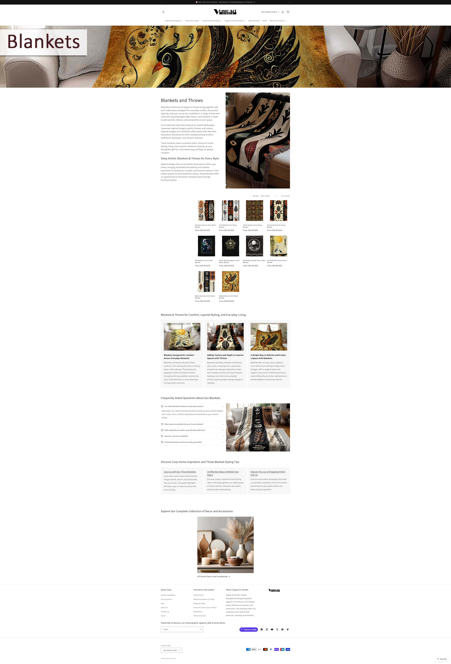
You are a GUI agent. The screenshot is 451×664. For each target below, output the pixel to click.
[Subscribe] (200, 629)
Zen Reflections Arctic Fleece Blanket (277, 261)
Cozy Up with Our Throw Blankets (180, 471)
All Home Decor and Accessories (212, 576)
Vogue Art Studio (171, 658)
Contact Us (165, 612)
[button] (163, 12)
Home (163, 616)
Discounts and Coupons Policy (205, 607)
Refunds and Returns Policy (203, 599)
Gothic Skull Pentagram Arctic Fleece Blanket (229, 261)
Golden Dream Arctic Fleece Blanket (228, 297)
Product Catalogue (168, 595)
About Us (164, 607)
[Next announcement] (289, 2)
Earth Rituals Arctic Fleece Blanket (228, 226)
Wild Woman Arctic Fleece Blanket (204, 261)
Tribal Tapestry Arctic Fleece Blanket (252, 226)
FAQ (162, 603)
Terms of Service (199, 616)
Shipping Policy (199, 603)
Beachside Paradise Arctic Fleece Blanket (254, 261)
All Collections (166, 599)
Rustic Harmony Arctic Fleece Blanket (205, 297)
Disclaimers (197, 612)
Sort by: (256, 196)
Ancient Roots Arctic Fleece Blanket (276, 226)
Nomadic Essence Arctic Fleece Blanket (205, 226)
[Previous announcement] (161, 2)
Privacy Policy (198, 595)
